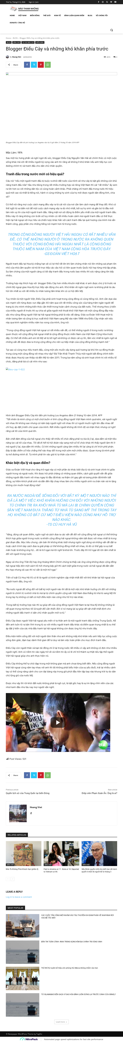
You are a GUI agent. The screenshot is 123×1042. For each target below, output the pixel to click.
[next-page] (12, 879)
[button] (111, 29)
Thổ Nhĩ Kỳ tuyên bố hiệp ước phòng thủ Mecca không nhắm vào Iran (69, 968)
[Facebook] (98, 2)
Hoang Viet (16, 57)
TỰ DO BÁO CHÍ (28, 42)
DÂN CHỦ (16, 42)
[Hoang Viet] (8, 56)
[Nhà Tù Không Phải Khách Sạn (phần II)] (23, 853)
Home (8, 38)
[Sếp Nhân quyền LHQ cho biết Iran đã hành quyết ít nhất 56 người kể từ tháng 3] (99, 853)
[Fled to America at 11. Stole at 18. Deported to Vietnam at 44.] (61, 853)
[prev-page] (8, 879)
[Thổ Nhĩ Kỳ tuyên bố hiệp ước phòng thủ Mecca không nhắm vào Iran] (22, 978)
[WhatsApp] (48, 65)
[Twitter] (107, 2)
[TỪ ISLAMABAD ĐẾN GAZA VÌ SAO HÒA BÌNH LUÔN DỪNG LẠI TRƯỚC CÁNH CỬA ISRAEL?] (22, 1005)
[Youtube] (115, 2)
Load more (60, 1022)
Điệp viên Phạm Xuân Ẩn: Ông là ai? (99, 793)
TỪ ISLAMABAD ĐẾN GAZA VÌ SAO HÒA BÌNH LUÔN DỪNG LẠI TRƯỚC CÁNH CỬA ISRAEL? (78, 994)
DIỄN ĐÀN (40, 42)
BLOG (15, 38)
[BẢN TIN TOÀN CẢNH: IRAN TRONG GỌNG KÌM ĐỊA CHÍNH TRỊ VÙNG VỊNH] (22, 952)
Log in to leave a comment (19, 897)
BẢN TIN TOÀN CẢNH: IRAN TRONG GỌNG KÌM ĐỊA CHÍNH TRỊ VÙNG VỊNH (71, 942)
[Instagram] (103, 2)
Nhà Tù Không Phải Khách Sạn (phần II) (22, 869)
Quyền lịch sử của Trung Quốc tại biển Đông (27, 793)
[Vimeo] (111, 2)
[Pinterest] (41, 65)
